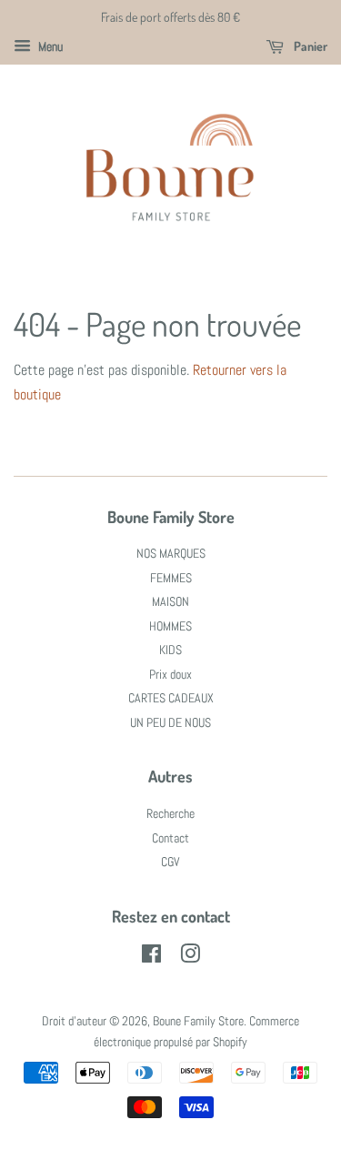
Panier (309, 46)
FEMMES (171, 578)
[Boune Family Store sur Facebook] (151, 957)
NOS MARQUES (171, 553)
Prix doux (170, 674)
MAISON (170, 602)
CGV (170, 862)
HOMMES (170, 626)
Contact (170, 838)
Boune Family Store (198, 1021)
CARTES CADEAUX (171, 698)
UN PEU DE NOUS (170, 723)
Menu (49, 46)
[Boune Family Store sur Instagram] (190, 957)
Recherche (170, 814)
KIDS (170, 650)
